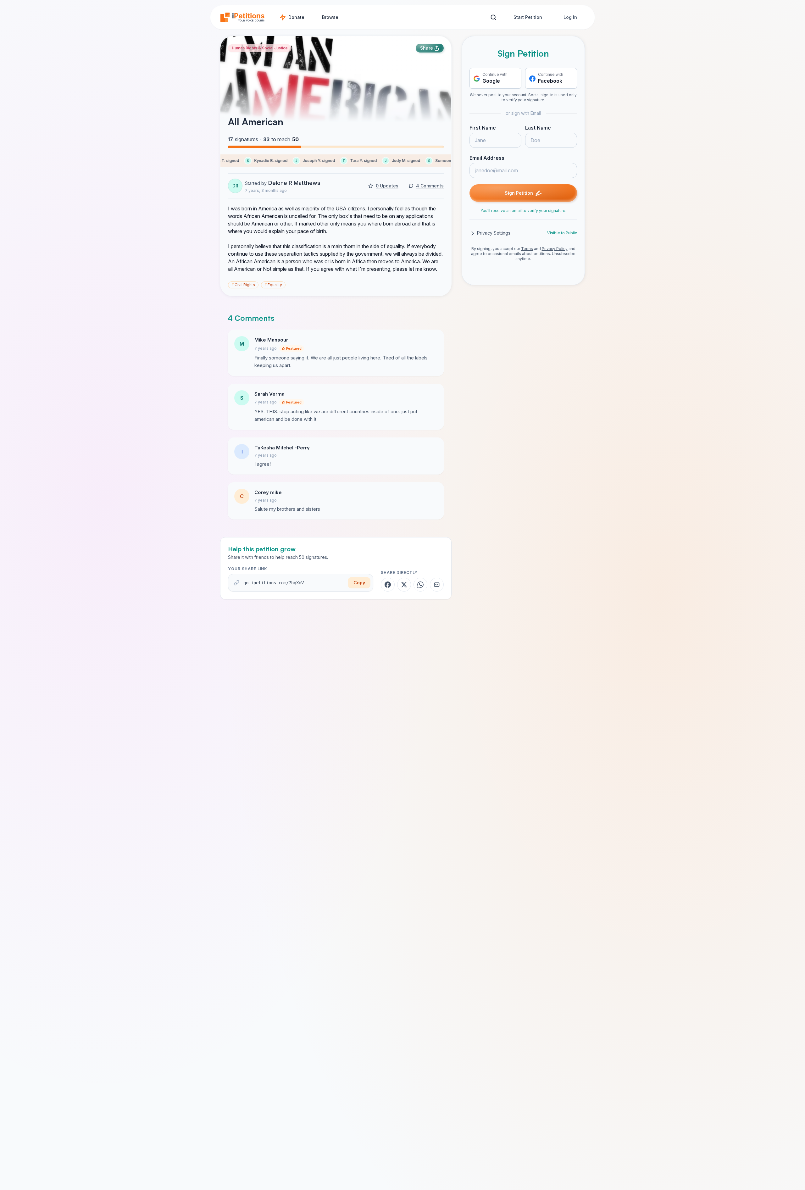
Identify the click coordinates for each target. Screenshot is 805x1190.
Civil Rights (243, 284)
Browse (330, 17)
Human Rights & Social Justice (260, 48)
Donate (296, 17)
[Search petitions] (493, 17)
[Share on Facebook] (388, 585)
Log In (570, 17)
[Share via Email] (437, 585)
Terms (527, 249)
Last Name (538, 128)
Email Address (486, 158)
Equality (273, 284)
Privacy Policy (555, 249)
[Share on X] (404, 585)
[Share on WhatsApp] (420, 585)
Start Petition (528, 17)
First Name (482, 128)
